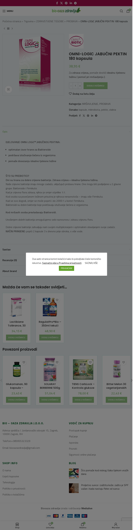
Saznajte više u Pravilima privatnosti (62, 263)
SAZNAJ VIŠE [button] (91, 263)
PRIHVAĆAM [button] (66, 268)
